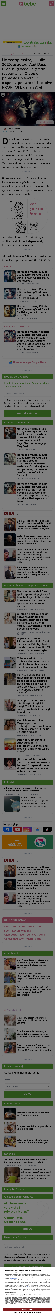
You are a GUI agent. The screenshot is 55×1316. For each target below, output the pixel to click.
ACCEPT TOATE (27, 1309)
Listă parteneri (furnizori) (10, 1305)
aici (27, 1286)
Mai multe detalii (13, 1278)
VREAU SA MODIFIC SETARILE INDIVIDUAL (27, 1312)
